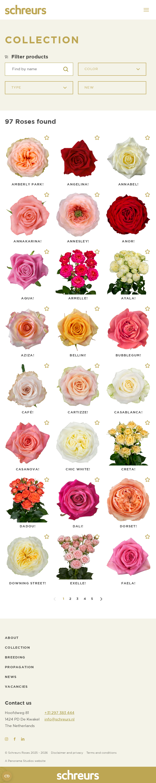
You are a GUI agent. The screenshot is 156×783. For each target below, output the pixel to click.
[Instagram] (6, 739)
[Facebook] (14, 739)
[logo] (78, 775)
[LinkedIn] (22, 739)
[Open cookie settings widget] (7, 776)
